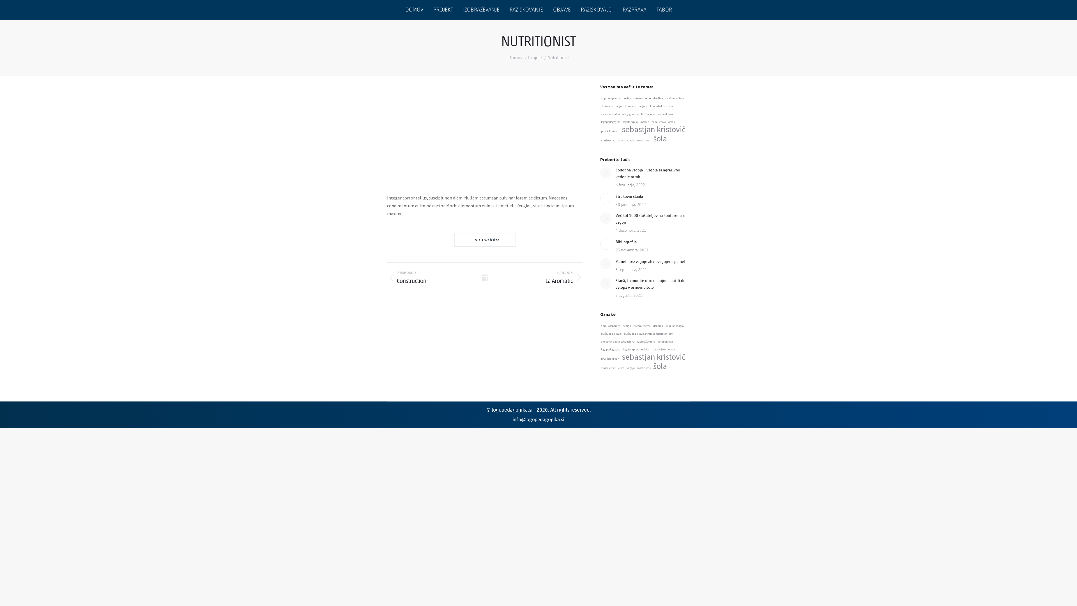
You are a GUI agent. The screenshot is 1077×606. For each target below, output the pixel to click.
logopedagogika (610, 122)
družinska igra (675, 98)
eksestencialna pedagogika (618, 114)
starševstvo (608, 140)
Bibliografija (626, 242)
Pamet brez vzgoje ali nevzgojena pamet (650, 262)
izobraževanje (646, 114)
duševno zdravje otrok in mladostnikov (648, 106)
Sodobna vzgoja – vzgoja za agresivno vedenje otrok (648, 173)
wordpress (644, 140)
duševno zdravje (611, 106)
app (603, 98)
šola (660, 138)
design (627, 98)
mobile (644, 122)
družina (658, 98)
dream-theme (642, 98)
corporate (614, 98)
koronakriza (665, 114)
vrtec (621, 140)
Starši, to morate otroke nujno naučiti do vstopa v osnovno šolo (650, 284)
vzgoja (631, 140)
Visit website (487, 239)
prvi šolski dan (610, 131)
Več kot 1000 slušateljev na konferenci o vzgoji (650, 219)
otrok (671, 122)
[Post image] (605, 172)
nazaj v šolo (659, 122)
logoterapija (630, 122)
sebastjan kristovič (653, 129)
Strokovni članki (629, 197)
